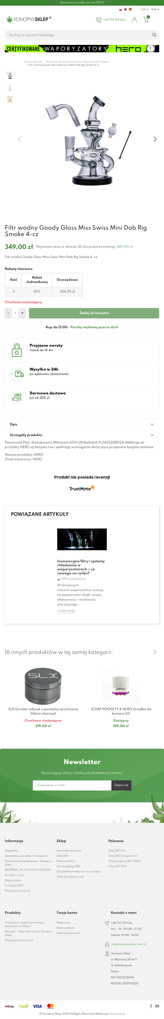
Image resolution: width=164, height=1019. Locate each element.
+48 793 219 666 (121, 923)
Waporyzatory (66, 861)
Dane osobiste (66, 928)
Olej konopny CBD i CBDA (124, 861)
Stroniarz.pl (117, 1014)
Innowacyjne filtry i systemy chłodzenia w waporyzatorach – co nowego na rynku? (81, 567)
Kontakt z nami (14, 875)
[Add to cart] (76, 734)
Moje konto (63, 922)
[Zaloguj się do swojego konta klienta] (134, 20)
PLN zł (155, 9)
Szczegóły (38, 734)
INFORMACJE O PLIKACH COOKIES (28, 870)
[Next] (154, 652)
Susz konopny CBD (68, 866)
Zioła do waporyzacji (70, 877)
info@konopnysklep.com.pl (128, 944)
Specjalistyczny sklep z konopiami (26, 856)
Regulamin (11, 850)
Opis (13, 424)
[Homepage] (28, 20)
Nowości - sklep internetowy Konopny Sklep (28, 933)
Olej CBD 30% (117, 866)
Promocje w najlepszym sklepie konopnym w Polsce (24, 924)
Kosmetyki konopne (69, 850)
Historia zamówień (68, 933)
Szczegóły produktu (26, 435)
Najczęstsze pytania (17, 891)
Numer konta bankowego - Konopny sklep (28, 863)
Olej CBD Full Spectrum (122, 856)
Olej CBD (62, 856)
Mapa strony (13, 880)
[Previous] (145, 652)
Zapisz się (121, 785)
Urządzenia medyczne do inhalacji (79, 871)
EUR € (145, 9)
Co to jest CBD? (14, 885)
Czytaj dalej (66, 611)
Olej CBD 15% (117, 850)
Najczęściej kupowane (19, 940)
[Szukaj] (154, 35)
